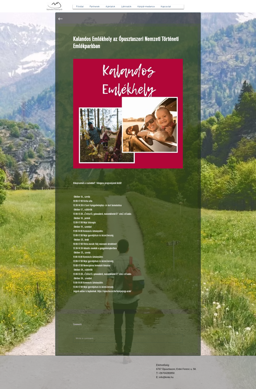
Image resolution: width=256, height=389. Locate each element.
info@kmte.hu (166, 377)
